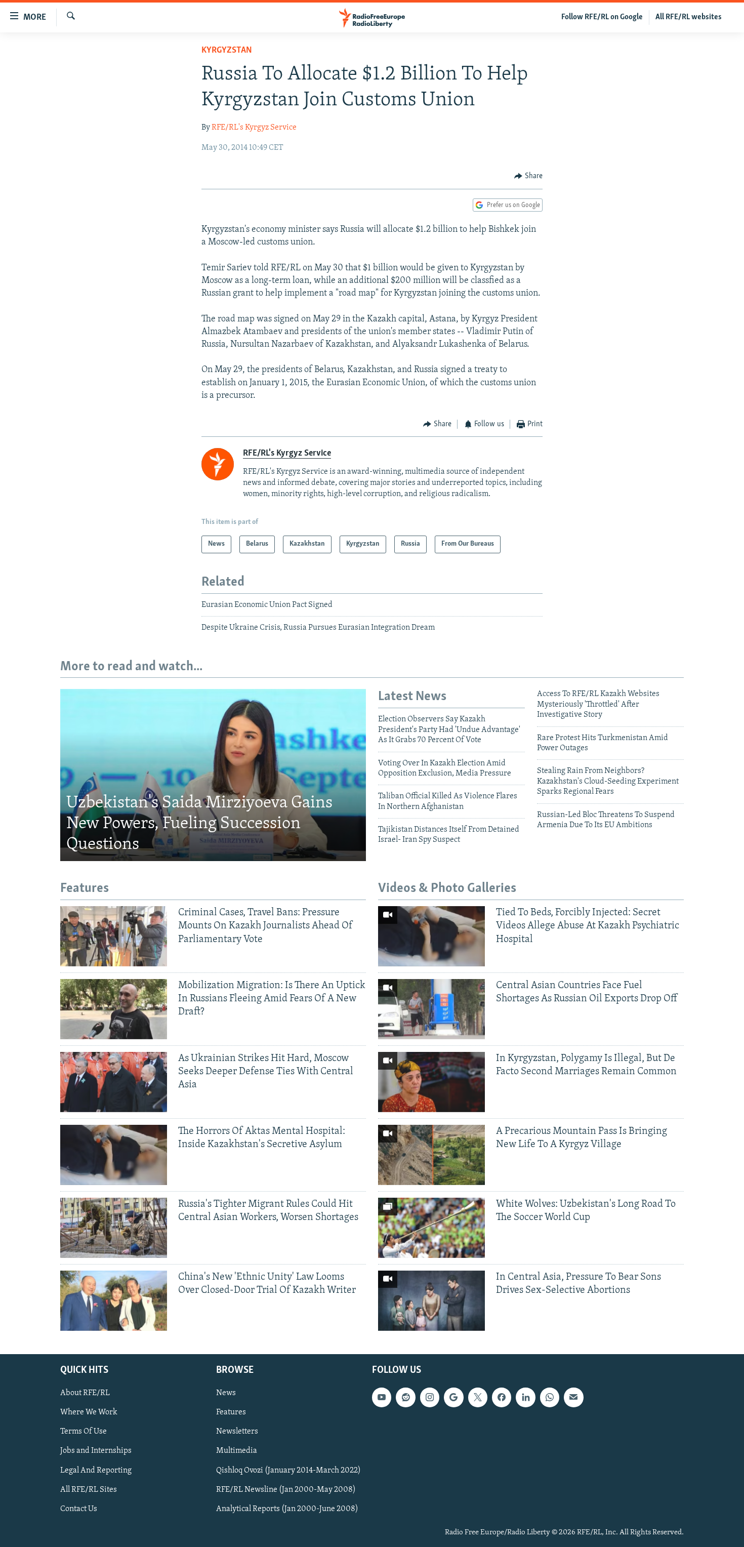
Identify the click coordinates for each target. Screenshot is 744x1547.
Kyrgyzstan (226, 50)
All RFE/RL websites (688, 17)
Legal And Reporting (96, 1470)
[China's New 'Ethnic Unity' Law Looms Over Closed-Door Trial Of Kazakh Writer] (113, 1301)
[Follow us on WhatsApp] (549, 1397)
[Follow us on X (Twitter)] (477, 1397)
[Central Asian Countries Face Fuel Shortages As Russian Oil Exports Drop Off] (431, 1009)
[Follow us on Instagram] (429, 1397)
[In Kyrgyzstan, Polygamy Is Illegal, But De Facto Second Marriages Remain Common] (431, 1082)
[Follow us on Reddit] (405, 1397)
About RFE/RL (85, 1393)
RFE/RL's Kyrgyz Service (254, 128)
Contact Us (78, 1508)
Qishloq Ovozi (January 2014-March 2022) (288, 1470)
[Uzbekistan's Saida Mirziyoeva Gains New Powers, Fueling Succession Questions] (213, 775)
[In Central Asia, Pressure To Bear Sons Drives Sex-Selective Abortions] (431, 1301)
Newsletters (237, 1432)
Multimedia (236, 1451)
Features (231, 1412)
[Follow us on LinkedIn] (525, 1397)
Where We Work (88, 1412)
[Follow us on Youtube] (381, 1397)
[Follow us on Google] (453, 1397)
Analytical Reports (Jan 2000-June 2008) (287, 1508)
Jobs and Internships (96, 1451)
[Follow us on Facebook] (501, 1397)
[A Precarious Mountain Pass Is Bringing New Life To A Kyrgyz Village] (431, 1155)
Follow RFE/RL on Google (602, 17)
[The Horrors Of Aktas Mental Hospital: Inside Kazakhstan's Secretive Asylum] (113, 1155)
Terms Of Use (83, 1432)
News (226, 1393)
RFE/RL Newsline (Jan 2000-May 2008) (286, 1489)
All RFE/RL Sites (88, 1489)
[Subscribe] (573, 1397)
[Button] (528, 176)
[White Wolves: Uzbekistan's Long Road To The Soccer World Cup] (431, 1228)
